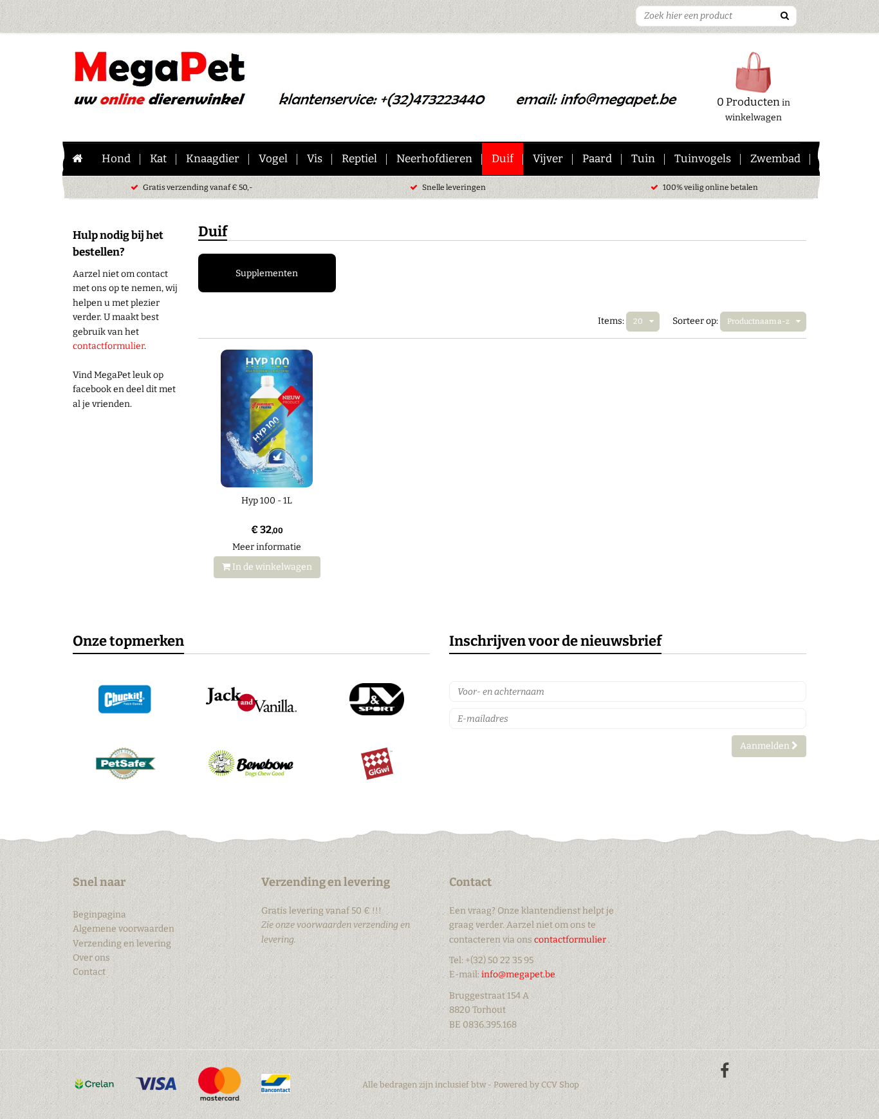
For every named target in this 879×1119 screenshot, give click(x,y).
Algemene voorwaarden (123, 928)
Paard (597, 158)
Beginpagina (99, 914)
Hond (116, 158)
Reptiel (359, 158)
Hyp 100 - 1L (266, 500)
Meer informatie (266, 546)
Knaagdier (212, 158)
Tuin (643, 158)
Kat (158, 158)
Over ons (91, 957)
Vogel (273, 158)
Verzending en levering (122, 943)
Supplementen (267, 273)
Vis (314, 158)
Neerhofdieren (434, 158)
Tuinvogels (702, 158)
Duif (503, 158)
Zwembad (775, 158)
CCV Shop (560, 1084)
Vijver (548, 158)
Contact (89, 971)
